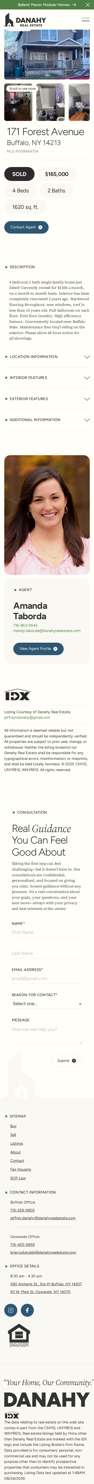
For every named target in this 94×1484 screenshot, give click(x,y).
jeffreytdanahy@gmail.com (27, 717)
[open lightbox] (18, 102)
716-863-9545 (25, 625)
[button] (87, 4)
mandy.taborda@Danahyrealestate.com (46, 630)
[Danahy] (47, 1400)
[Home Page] (25, 19)
